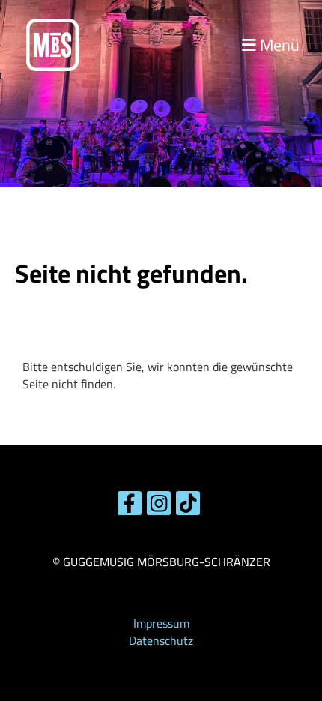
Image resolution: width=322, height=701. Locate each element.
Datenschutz (161, 640)
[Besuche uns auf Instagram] (159, 506)
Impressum (161, 623)
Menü (278, 45)
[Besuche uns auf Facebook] (130, 506)
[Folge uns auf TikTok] (188, 506)
